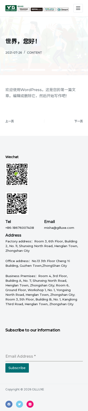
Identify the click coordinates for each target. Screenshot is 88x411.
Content (34, 52)
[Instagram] (30, 404)
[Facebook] (8, 404)
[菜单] (78, 8)
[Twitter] (19, 404)
